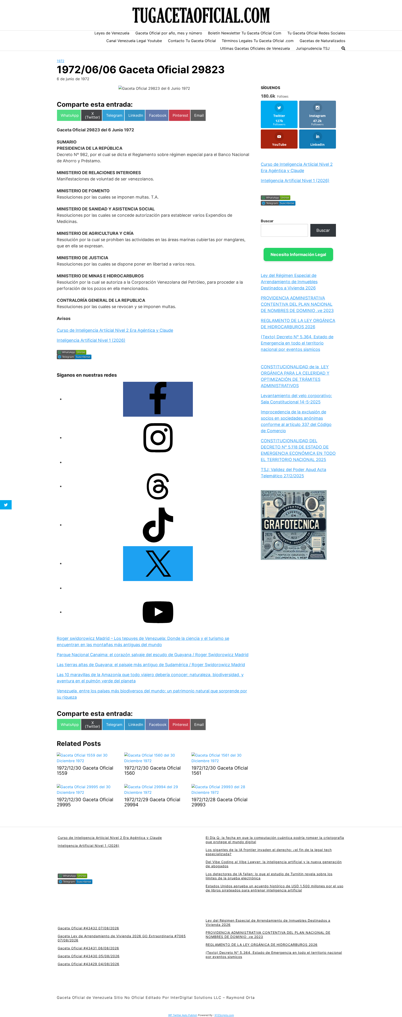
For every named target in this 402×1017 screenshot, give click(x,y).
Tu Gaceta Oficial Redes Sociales (316, 33)
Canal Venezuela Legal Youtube (134, 40)
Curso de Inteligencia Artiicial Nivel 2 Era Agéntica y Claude (115, 330)
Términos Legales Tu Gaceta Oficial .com (258, 40)
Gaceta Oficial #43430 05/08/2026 (89, 956)
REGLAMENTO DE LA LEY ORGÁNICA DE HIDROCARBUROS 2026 (262, 945)
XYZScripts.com (224, 1015)
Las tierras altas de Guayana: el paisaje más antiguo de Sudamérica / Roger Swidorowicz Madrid (151, 664)
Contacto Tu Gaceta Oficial (192, 40)
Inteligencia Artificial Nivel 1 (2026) (91, 340)
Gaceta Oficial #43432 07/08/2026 (88, 928)
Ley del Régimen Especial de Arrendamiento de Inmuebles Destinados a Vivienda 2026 (289, 281)
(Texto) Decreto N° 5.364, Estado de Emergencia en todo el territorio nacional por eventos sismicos (297, 343)
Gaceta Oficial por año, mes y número (168, 33)
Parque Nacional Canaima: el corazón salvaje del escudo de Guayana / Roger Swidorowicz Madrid (152, 654)
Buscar (267, 221)
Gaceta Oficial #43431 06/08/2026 (88, 948)
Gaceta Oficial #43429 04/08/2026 (88, 964)
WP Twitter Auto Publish (182, 1015)
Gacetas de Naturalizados (322, 40)
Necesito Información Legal (298, 254)
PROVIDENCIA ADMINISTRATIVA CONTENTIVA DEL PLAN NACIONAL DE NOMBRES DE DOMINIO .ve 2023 (297, 304)
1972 (60, 61)
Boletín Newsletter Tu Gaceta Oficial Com (244, 33)
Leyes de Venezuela (111, 33)
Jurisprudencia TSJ (313, 48)
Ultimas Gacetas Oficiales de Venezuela (255, 48)
